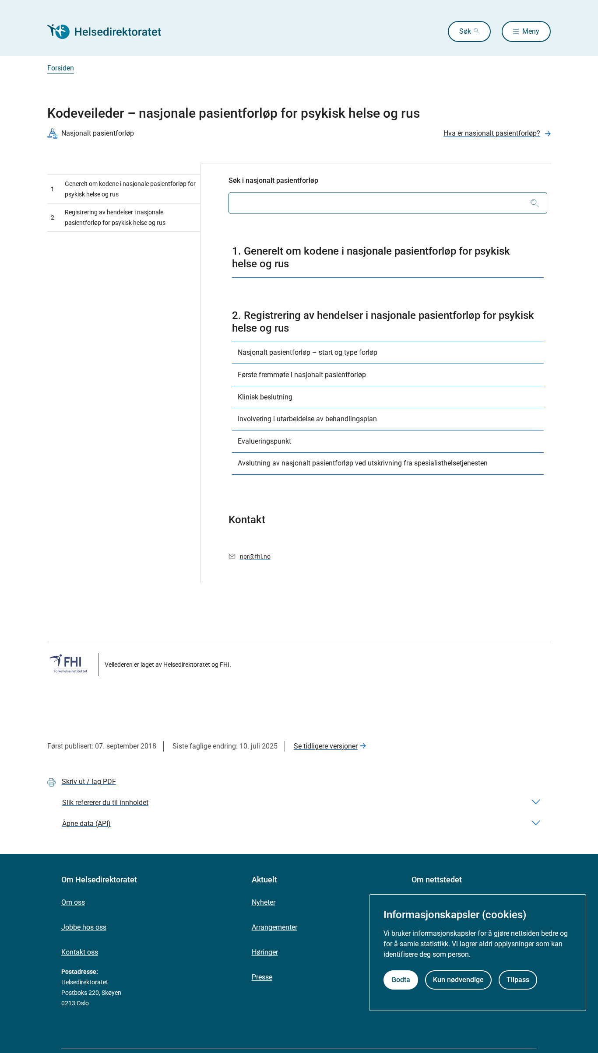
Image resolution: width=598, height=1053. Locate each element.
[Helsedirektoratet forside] (110, 31)
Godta (400, 980)
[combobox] (388, 203)
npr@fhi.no (255, 556)
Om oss (73, 902)
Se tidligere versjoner (326, 746)
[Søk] (535, 203)
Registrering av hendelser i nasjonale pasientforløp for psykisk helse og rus (108, 217)
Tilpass (518, 980)
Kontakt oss (79, 952)
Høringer (265, 952)
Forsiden (60, 68)
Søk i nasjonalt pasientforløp (273, 180)
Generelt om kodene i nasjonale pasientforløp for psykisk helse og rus (123, 189)
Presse (262, 977)
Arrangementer (274, 927)
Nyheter (263, 902)
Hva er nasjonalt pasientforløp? (491, 133)
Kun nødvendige (458, 980)
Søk (465, 31)
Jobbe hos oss (83, 927)
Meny (530, 31)
